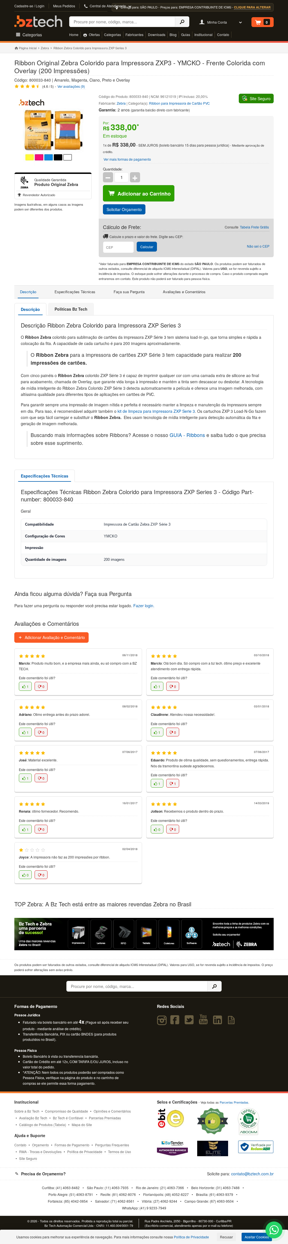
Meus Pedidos (64, 5)
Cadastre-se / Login (29, 5)
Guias (185, 34)
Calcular (146, 246)
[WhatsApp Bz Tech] (274, 1230)
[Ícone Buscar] (182, 21)
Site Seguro (28, 1158)
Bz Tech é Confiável (68, 1117)
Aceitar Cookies (257, 1236)
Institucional (203, 34)
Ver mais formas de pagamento (127, 159)
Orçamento (40, 1144)
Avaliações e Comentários (184, 291)
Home (73, 34)
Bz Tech (38, 21)
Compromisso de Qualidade (66, 1111)
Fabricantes (134, 34)
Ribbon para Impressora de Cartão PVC (179, 103)
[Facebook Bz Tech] (176, 1022)
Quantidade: (113, 169)
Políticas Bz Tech (71, 309)
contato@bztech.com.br (252, 1173)
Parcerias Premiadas (105, 1117)
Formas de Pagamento (72, 1144)
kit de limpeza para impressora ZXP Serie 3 (156, 411)
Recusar (226, 1236)
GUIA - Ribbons (187, 434)
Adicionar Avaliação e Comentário (54, 637)
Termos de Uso (119, 1151)
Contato (223, 34)
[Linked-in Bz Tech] (218, 1022)
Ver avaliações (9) (71, 86)
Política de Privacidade (84, 1151)
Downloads (156, 34)
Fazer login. (143, 605)
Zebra (45, 48)
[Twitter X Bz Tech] (190, 1022)
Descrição (28, 291)
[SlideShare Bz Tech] (232, 1022)
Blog (173, 34)
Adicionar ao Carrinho (144, 193)
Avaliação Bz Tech (33, 1117)
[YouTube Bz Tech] (204, 1022)
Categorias (112, 34)
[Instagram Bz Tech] (162, 1022)
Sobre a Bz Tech (26, 1111)
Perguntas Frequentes (112, 1144)
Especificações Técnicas (75, 291)
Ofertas (94, 34)
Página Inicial (27, 48)
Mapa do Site (82, 1124)
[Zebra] (24, 182)
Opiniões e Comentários (112, 1111)
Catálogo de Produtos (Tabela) (42, 1124)
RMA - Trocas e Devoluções (40, 1151)
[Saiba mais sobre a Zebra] (144, 934)
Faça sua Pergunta (129, 291)
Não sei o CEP (258, 246)
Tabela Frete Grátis (254, 227)
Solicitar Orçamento (124, 209)
